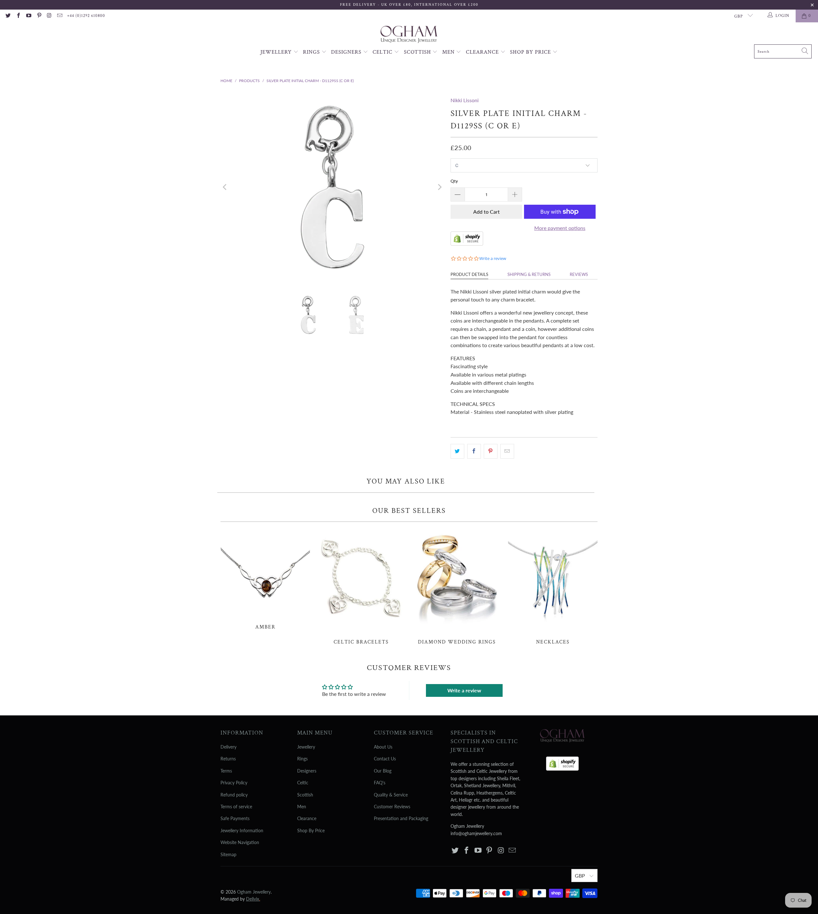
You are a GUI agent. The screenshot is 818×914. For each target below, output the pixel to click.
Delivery (228, 747)
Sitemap (228, 854)
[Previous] (225, 187)
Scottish (418, 52)
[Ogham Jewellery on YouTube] (28, 16)
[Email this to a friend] (507, 451)
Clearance (483, 52)
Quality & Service (391, 794)
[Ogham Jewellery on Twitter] (8, 16)
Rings (312, 52)
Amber (265, 579)
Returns (228, 758)
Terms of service (236, 806)
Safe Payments (235, 818)
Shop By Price (531, 52)
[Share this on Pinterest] (491, 451)
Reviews (579, 274)
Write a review (464, 690)
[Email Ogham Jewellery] (59, 16)
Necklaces (553, 586)
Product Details (469, 274)
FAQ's (379, 782)
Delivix (253, 899)
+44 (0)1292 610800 (86, 16)
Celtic (383, 52)
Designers (347, 52)
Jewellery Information (241, 830)
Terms (226, 770)
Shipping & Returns (529, 274)
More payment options (559, 228)
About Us (383, 747)
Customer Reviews (392, 806)
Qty (454, 181)
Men (449, 52)
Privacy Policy (233, 782)
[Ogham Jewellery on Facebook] (18, 16)
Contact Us (385, 758)
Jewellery (276, 52)
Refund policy (234, 794)
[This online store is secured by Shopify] (467, 243)
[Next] (439, 187)
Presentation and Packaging (401, 818)
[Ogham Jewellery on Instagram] (49, 16)
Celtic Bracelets (361, 586)
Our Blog (382, 770)
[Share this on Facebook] (474, 451)
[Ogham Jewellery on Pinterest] (39, 16)
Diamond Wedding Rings (457, 586)
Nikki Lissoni (465, 100)
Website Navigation (239, 842)
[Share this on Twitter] (457, 451)
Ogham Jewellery (254, 892)
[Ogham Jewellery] (409, 35)
